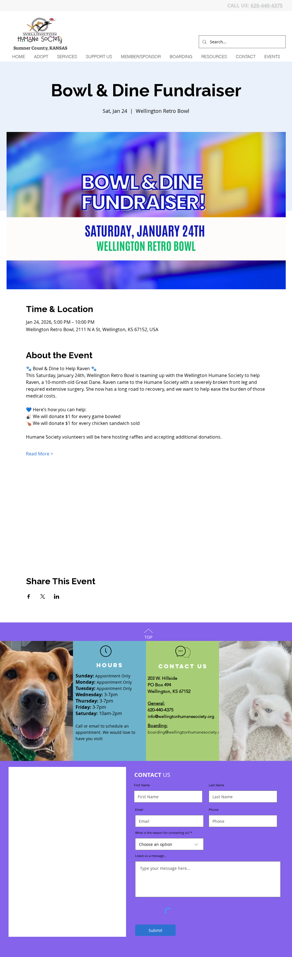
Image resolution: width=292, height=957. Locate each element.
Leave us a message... (151, 855)
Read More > (39, 454)
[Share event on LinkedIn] (56, 596)
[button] (66, 56)
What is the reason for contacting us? (162, 832)
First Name (142, 785)
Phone (213, 809)
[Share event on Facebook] (28, 596)
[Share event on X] (42, 596)
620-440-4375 (267, 5)
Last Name (216, 785)
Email (139, 809)
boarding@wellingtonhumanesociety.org (186, 732)
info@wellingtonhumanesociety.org (181, 716)
